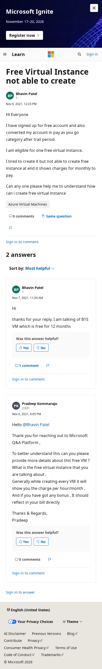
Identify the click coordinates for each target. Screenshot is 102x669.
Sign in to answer (20, 592)
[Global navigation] (5, 54)
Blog (71, 633)
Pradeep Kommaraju (39, 403)
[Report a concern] (10, 228)
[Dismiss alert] (94, 8)
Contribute (13, 640)
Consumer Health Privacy (25, 647)
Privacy (33, 640)
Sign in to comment (22, 241)
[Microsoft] (51, 54)
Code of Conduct (17, 654)
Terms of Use (66, 647)
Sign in (92, 54)
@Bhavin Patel (36, 424)
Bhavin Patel (26, 93)
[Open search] (79, 54)
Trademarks (51, 654)
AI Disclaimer (15, 633)
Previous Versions (46, 633)
